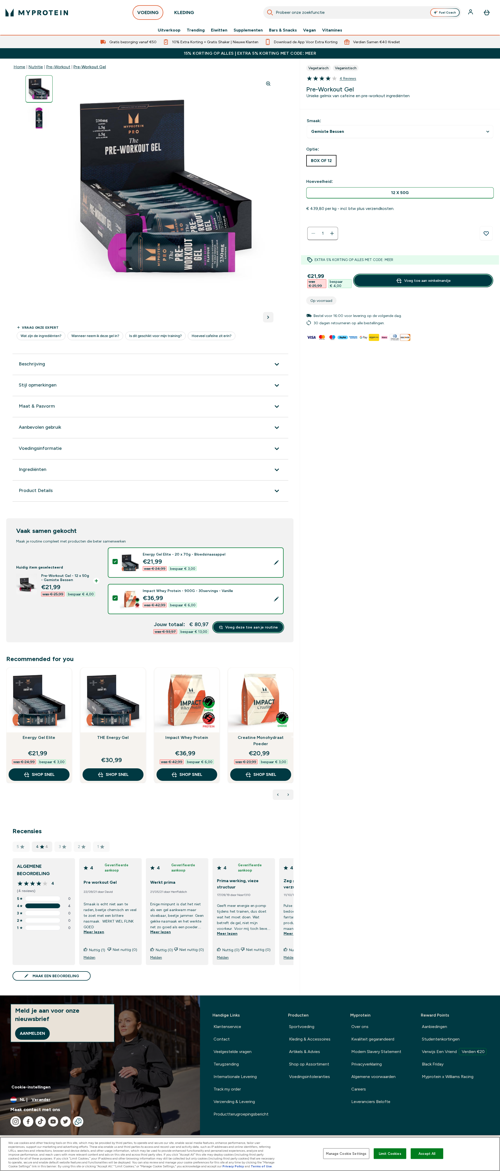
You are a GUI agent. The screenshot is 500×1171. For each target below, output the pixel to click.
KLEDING (184, 12)
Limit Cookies (390, 1153)
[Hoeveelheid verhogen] (332, 233)
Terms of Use (261, 1166)
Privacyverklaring (366, 1064)
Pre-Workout (58, 67)
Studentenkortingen (441, 1039)
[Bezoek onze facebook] (28, 1121)
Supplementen (248, 30)
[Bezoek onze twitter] (65, 1121)
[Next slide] (292, 737)
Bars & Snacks (283, 30)
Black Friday (432, 1064)
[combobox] (362, 12)
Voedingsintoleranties (309, 1076)
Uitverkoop (169, 30)
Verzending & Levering (234, 1101)
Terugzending (226, 1064)
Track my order (227, 1089)
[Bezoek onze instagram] (15, 1121)
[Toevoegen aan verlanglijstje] (486, 233)
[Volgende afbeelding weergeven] (268, 317)
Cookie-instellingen (31, 1087)
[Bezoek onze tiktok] (40, 1121)
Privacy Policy (233, 1166)
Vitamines (332, 30)
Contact (222, 1039)
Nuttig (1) (97, 950)
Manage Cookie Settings (346, 1153)
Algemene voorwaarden (373, 1076)
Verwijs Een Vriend (453, 1051)
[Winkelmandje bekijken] (487, 12)
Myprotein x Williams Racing (447, 1076)
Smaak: (314, 121)
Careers (358, 1089)
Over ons (359, 1026)
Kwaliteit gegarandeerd (372, 1039)
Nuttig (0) (164, 950)
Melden (89, 957)
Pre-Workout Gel (89, 67)
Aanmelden (32, 1033)
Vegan (309, 30)
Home (19, 67)
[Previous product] (278, 794)
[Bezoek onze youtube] (53, 1121)
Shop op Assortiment (309, 1064)
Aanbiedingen (434, 1026)
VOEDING (148, 12)
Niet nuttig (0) (125, 950)
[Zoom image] (268, 83)
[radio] (400, 192)
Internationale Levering (235, 1076)
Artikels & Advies (304, 1051)
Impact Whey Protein (186, 737)
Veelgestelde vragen (233, 1051)
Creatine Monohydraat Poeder (261, 740)
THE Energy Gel (113, 737)
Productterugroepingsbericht (241, 1114)
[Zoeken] (270, 12)
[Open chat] (78, 1121)
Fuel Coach (447, 12)
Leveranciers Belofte (370, 1101)
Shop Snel (43, 774)
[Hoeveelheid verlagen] (313, 233)
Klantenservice (227, 1026)
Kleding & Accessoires (309, 1039)
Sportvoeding (301, 1026)
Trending (196, 30)
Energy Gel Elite (39, 737)
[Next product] (288, 794)
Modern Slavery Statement (376, 1051)
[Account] (471, 12)
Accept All (426, 1153)
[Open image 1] (39, 89)
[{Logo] (36, 12)
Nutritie (35, 67)
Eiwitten (219, 30)
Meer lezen (94, 932)
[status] (322, 233)
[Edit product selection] (276, 562)
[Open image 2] (39, 118)
